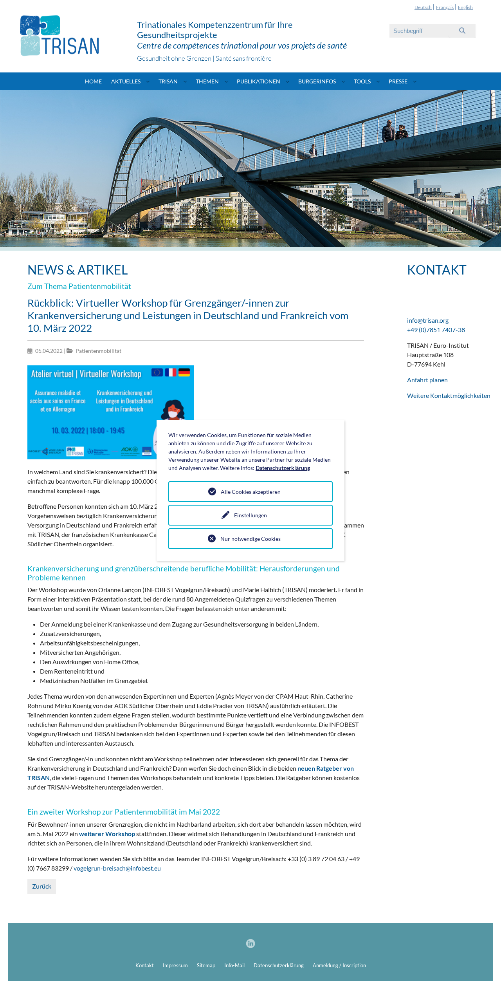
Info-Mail (234, 965)
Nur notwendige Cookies (250, 538)
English (465, 7)
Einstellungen (250, 515)
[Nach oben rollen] (483, 963)
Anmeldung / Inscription (339, 965)
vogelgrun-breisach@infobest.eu (117, 868)
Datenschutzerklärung (279, 965)
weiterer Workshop (107, 833)
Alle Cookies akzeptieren (251, 491)
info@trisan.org (428, 320)
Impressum (175, 965)
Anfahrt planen (427, 379)
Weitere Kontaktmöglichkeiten (448, 395)
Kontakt (144, 965)
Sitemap (206, 965)
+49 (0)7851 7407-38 (436, 329)
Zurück (41, 886)
